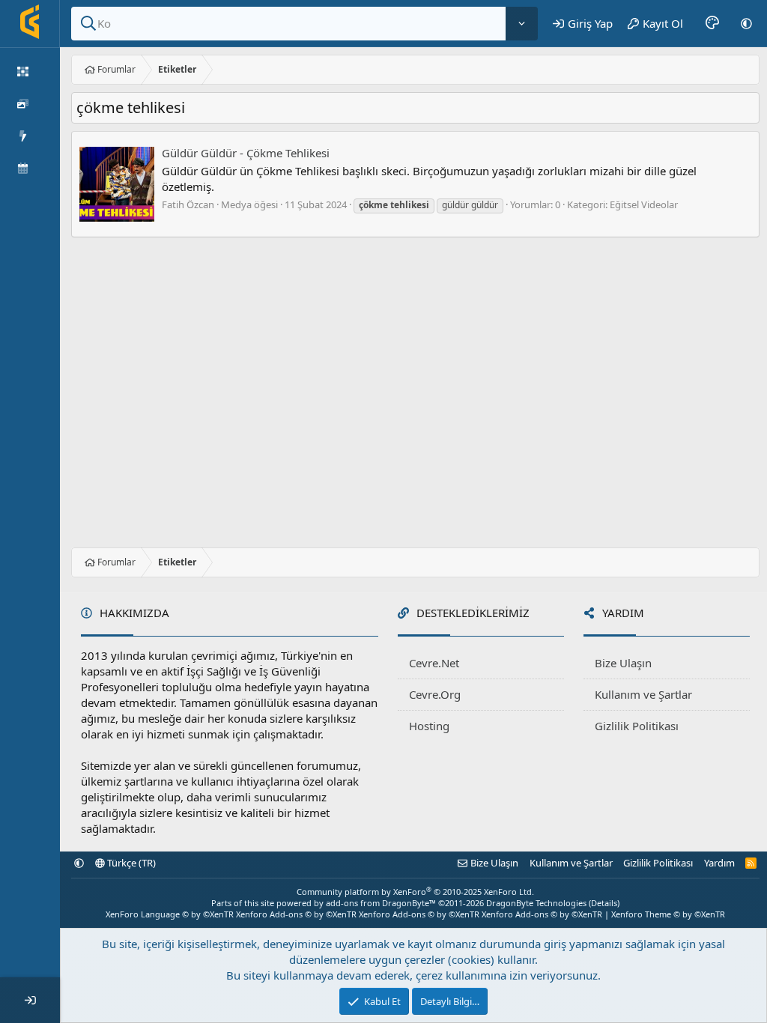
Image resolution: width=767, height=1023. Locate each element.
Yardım (719, 862)
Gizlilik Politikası (637, 725)
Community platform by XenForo (415, 891)
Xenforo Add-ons (296, 914)
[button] (746, 23)
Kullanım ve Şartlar (643, 694)
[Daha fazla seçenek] (522, 23)
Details (604, 902)
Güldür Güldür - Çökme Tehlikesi (246, 152)
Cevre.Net (434, 662)
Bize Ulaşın (623, 662)
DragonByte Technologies (536, 902)
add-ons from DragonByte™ (381, 902)
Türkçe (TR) (130, 862)
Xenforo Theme (668, 914)
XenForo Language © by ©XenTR (170, 914)
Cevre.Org (435, 694)
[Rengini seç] (712, 23)
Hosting (429, 725)
